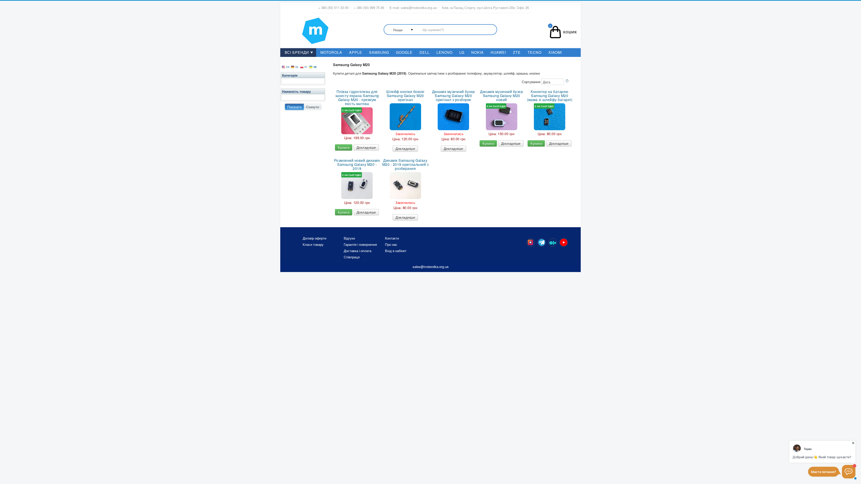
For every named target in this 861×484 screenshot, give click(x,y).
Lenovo (444, 52)
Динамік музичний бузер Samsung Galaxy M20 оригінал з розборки (453, 96)
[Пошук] (440, 30)
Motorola (331, 52)
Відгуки (349, 238)
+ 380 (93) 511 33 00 (333, 8)
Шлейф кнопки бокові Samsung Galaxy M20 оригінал (405, 96)
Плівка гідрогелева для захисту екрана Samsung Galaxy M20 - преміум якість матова (357, 98)
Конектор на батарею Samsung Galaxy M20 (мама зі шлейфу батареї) (549, 96)
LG (461, 52)
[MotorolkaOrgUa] (541, 242)
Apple (355, 52)
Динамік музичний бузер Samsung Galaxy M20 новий (501, 96)
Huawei (498, 52)
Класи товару (313, 244)
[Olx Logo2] (552, 242)
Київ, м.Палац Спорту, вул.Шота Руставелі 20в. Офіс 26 (485, 8)
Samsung (379, 52)
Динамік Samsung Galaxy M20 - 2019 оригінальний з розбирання (405, 164)
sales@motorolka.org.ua (419, 8)
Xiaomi (555, 52)
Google (404, 52)
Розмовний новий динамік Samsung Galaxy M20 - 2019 (357, 164)
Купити (343, 147)
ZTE (517, 52)
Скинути (312, 106)
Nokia (477, 52)
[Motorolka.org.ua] (530, 242)
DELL (425, 52)
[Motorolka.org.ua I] (306, 29)
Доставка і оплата (357, 251)
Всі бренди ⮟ (299, 52)
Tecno (534, 52)
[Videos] (563, 242)
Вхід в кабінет (396, 251)
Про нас (391, 244)
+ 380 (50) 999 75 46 (369, 8)
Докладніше (366, 147)
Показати (294, 106)
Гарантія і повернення (360, 244)
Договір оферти (314, 238)
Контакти (392, 238)
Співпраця (352, 257)
